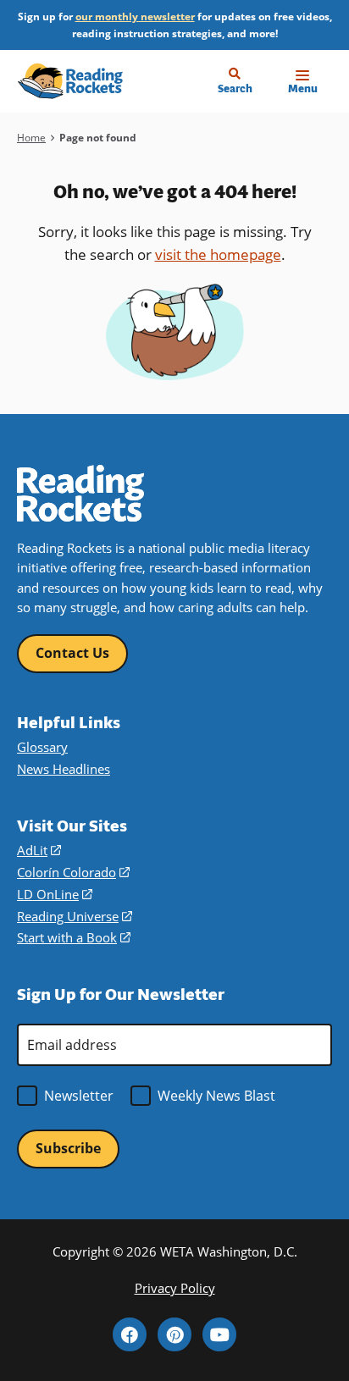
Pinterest (174, 1334)
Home (31, 137)
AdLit (39, 850)
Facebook (129, 1334)
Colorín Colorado (73, 872)
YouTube (219, 1334)
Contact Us (72, 653)
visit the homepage (218, 254)
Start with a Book (73, 937)
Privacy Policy (175, 1287)
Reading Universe (74, 916)
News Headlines (63, 768)
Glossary (42, 746)
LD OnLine (54, 894)
